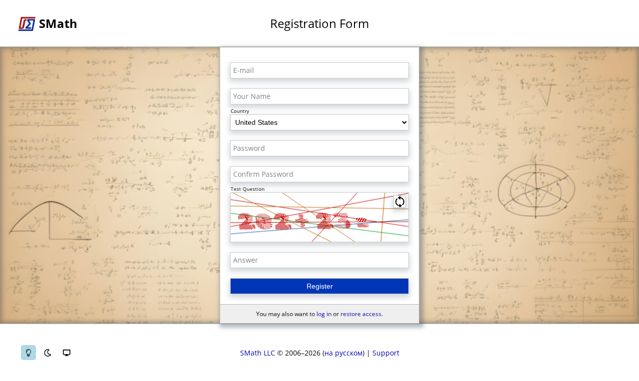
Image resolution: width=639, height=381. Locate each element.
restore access (360, 314)
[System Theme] (66, 352)
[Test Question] (319, 217)
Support (385, 353)
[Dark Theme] (47, 352)
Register (320, 286)
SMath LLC (257, 353)
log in (324, 314)
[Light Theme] (28, 352)
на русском (343, 353)
